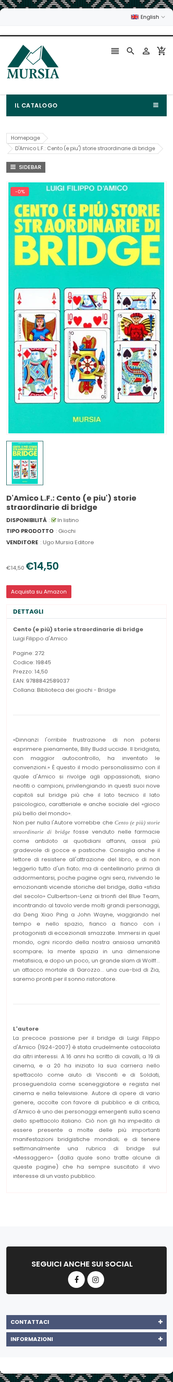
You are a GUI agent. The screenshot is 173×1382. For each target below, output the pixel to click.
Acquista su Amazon (39, 592)
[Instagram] (95, 1279)
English (150, 16)
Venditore (22, 542)
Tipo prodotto (30, 531)
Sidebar (29, 167)
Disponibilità (26, 520)
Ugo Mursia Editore (68, 542)
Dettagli (28, 611)
